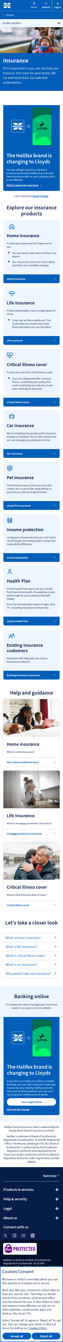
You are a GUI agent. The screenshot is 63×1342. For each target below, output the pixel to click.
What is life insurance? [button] (21, 947)
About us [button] (19, 1219)
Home (10, 15)
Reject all (46, 1336)
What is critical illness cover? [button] (26, 956)
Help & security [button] (24, 1200)
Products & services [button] (27, 1190)
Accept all (17, 1336)
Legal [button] (16, 1209)
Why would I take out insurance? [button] (28, 974)
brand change (40, 196)
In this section (12, 23)
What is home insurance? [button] (23, 938)
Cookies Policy (38, 1328)
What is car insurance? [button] (21, 965)
